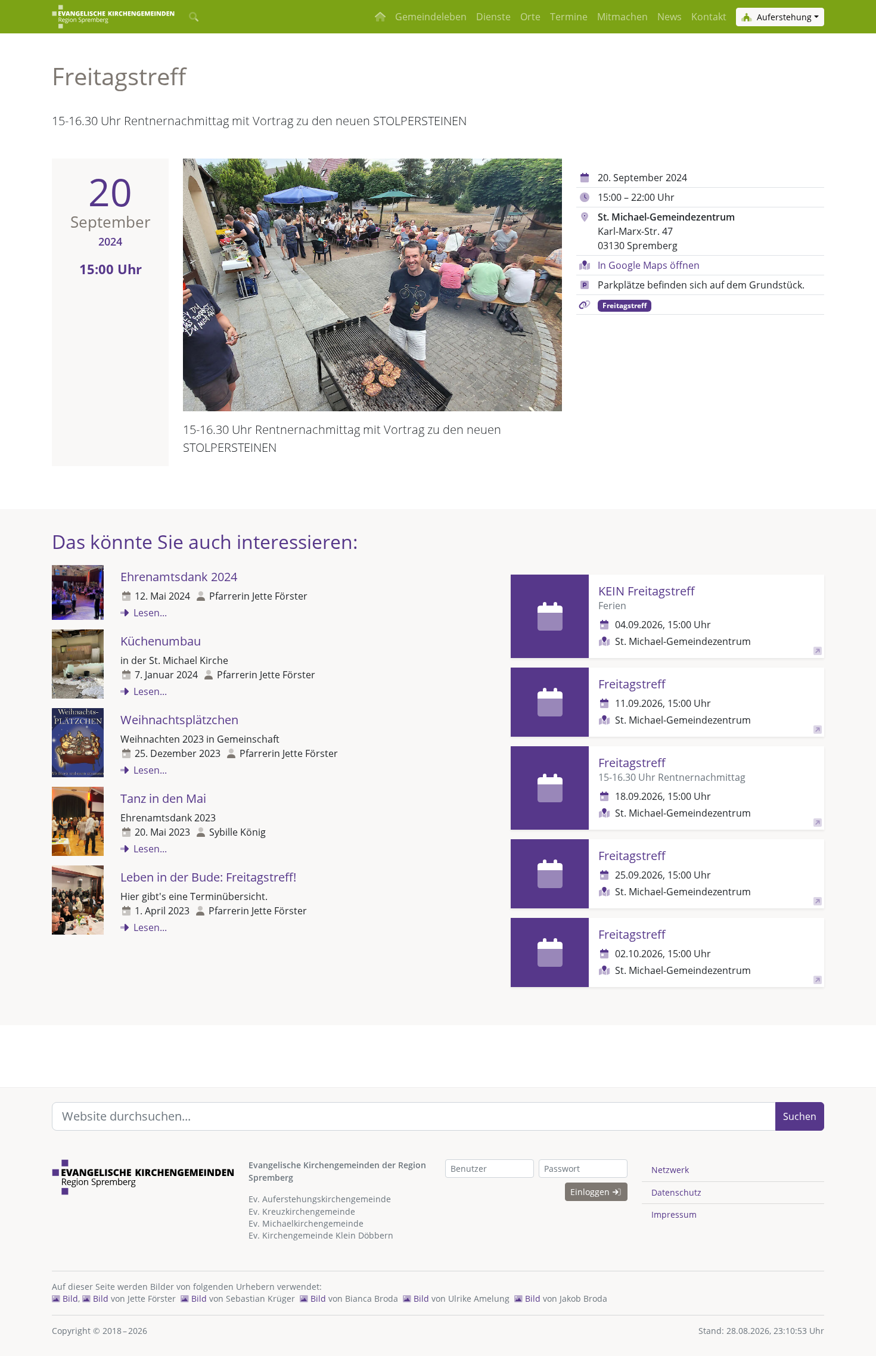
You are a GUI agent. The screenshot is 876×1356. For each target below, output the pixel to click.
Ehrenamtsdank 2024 (178, 577)
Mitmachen (622, 16)
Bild (69, 1298)
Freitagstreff (624, 305)
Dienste (493, 16)
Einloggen (591, 1191)
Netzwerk (670, 1169)
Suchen (799, 1116)
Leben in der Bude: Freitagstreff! (208, 877)
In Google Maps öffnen (649, 265)
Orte (530, 16)
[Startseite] (113, 17)
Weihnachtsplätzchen (179, 720)
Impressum (674, 1214)
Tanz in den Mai (163, 798)
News (669, 16)
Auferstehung (783, 17)
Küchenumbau (160, 641)
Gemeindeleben (431, 16)
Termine (569, 16)
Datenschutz (676, 1192)
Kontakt (708, 16)
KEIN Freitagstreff (646, 591)
